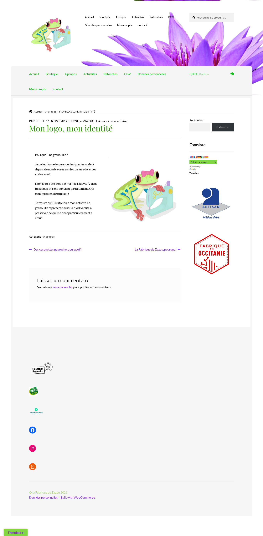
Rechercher (196, 120)
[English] (191, 157)
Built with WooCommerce (77, 497)
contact (142, 25)
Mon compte (124, 25)
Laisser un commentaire (111, 121)
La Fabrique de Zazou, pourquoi (155, 249)
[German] (199, 157)
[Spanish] (206, 157)
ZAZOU (88, 121)
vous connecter (63, 287)
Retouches (156, 17)
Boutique (104, 17)
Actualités (138, 17)
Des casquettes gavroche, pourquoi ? (57, 249)
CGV (171, 17)
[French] (195, 157)
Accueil (89, 17)
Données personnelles (98, 25)
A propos (121, 17)
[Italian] (202, 157)
